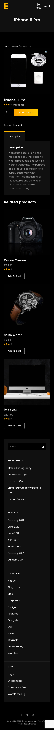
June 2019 (13, 526)
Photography (15, 646)
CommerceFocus (29, 721)
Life (10, 626)
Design (12, 607)
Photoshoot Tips (17, 474)
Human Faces (16, 499)
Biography (14, 587)
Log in (11, 674)
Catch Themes (30, 724)
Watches (13, 653)
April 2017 (13, 540)
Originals (13, 640)
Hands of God (16, 481)
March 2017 (14, 546)
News (11, 633)
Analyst (12, 580)
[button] (46, 52)
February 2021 (16, 520)
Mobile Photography (19, 468)
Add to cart (26, 112)
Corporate (14, 600)
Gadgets (13, 620)
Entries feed (15, 680)
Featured (14, 46)
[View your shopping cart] (45, 6)
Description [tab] (14, 136)
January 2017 (15, 559)
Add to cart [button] (14, 276)
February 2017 (16, 553)
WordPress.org (16, 694)
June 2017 (13, 533)
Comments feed (17, 687)
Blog (10, 594)
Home (6, 46)
